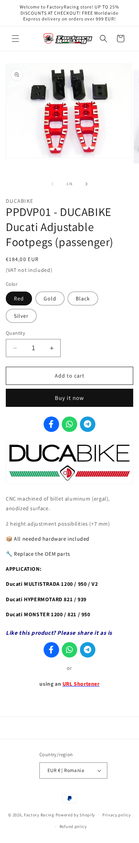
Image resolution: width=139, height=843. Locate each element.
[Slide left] (52, 183)
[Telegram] (87, 424)
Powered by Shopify (75, 814)
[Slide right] (86, 183)
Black (83, 298)
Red (19, 298)
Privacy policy (116, 815)
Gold (50, 298)
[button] (15, 38)
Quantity (15, 333)
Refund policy (73, 826)
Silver (21, 315)
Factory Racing (39, 814)
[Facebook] (51, 424)
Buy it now (69, 397)
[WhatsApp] (69, 424)
